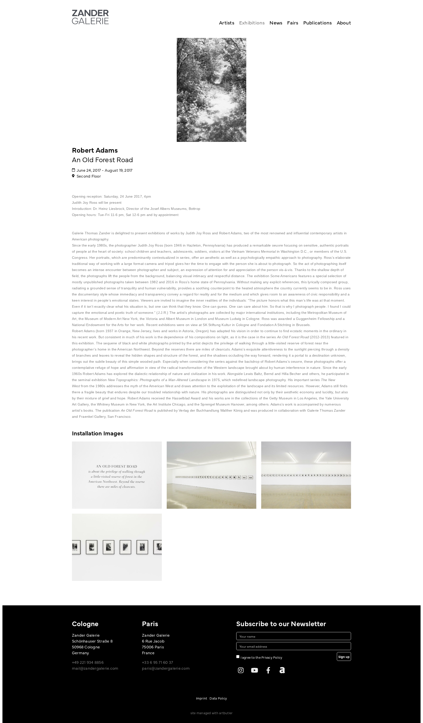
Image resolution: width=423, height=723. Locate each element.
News (276, 22)
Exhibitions (252, 22)
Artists (226, 22)
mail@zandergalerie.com (95, 668)
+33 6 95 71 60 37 (157, 662)
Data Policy (218, 698)
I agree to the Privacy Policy (261, 657)
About (344, 22)
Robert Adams (95, 149)
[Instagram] (240, 670)
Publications (317, 22)
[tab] (97, 433)
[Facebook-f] (268, 670)
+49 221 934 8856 (88, 662)
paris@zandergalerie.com (166, 668)
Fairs (292, 22)
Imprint (201, 698)
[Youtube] (254, 670)
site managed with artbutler (211, 713)
